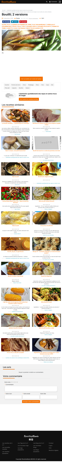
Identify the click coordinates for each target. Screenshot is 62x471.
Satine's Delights (48, 209)
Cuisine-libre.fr (17, 234)
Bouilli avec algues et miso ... (46, 177)
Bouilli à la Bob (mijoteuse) (15, 276)
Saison (27, 88)
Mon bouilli (15, 177)
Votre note (7, 382)
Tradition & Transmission (17, 311)
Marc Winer (17, 209)
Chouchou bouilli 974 (46, 226)
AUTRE (4, 24)
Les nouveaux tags (23, 446)
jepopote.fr (17, 185)
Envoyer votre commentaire (31, 402)
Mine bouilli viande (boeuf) (46, 201)
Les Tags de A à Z (23, 443)
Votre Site (43, 394)
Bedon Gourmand (17, 283)
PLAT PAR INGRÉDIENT (39, 24)
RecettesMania (8, 2)
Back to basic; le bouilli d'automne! (15, 151)
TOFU (23, 26)
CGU (50, 448)
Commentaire (9, 385)
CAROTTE (10, 28)
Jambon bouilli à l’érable (15, 328)
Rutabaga (30, 85)
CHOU (15, 28)
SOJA (19, 26)
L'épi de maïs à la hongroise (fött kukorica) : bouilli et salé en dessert (15, 303)
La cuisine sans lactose (48, 160)
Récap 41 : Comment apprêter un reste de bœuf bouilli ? (46, 252)
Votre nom (9, 394)
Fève (37, 85)
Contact (51, 443)
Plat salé (7, 88)
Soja (47, 85)
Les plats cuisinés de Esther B (48, 286)
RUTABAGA (22, 28)
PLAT (8, 24)
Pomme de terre (16, 85)
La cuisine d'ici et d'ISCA (48, 260)
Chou (24, 85)
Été (52, 85)
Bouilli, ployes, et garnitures (15, 252)
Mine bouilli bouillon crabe (46, 328)
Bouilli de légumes (46, 276)
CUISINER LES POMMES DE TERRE (21, 24)
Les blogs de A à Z (38, 443)
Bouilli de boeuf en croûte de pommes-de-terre (46, 151)
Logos (50, 446)
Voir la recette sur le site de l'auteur (31, 79)
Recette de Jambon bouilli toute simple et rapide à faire (46, 124)
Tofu (42, 85)
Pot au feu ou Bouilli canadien (15, 353)
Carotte (7, 85)
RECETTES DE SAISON (33, 28)
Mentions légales (53, 450)
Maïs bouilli (15, 226)
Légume (14, 88)
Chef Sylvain (17, 134)
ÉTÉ (42, 28)
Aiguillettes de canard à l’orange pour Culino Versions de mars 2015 (46, 353)
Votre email (27, 394)
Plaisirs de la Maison (48, 362)
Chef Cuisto (48, 131)
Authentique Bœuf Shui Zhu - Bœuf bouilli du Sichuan (15, 202)
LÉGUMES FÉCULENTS (44, 26)
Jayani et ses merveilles (48, 235)
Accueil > (4, 10)
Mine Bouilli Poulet (46, 302)
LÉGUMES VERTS (31, 26)
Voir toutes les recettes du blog (29, 99)
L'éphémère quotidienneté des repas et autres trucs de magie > (20, 10)
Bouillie (21, 88)
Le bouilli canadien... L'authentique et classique (15, 123)
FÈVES (14, 26)
